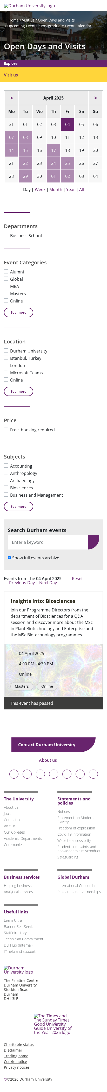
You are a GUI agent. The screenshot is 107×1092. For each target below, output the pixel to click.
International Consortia (76, 885)
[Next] (95, 98)
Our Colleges (14, 832)
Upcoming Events (22, 25)
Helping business (18, 885)
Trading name (16, 1055)
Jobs (7, 813)
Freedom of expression (76, 828)
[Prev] (11, 98)
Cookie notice (15, 1061)
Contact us (13, 819)
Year (70, 189)
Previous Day (22, 583)
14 (11, 150)
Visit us (28, 20)
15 (25, 150)
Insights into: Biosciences (43, 601)
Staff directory (15, 932)
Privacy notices (17, 1067)
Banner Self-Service (20, 926)
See (18, 312)
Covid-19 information (74, 834)
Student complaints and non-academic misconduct (78, 848)
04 (67, 124)
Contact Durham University (47, 745)
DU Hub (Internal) (18, 945)
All (81, 189)
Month (55, 189)
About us (48, 760)
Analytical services (18, 891)
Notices (63, 811)
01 (53, 176)
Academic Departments (23, 838)
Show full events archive (35, 558)
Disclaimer (13, 1050)
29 (25, 176)
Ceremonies (14, 844)
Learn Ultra (13, 920)
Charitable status (19, 1044)
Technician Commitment (23, 938)
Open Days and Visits (56, 20)
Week (40, 189)
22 (25, 163)
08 (25, 137)
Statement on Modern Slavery (75, 819)
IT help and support (20, 951)
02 (67, 176)
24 (53, 163)
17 (53, 150)
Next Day (48, 583)
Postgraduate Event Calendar (66, 25)
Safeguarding (67, 857)
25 (67, 163)
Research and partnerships (79, 891)
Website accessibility (74, 840)
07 (11, 137)
